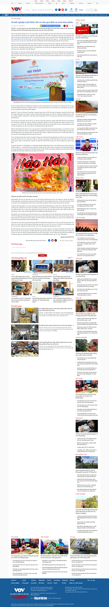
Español (89, 3)
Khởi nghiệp (80, 494)
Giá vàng (79, 378)
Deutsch (28, 3)
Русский (81, 3)
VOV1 (36, 1)
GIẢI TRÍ (78, 298)
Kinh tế (31, 15)
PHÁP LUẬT (80, 178)
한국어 (63, 3)
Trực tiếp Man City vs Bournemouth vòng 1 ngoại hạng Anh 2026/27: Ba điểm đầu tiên (86, 173)
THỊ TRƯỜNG (16, 18)
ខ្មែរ (56, 3)
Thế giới (21, 15)
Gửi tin (42, 255)
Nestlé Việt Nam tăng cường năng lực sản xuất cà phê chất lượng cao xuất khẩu (87, 374)
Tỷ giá (72, 537)
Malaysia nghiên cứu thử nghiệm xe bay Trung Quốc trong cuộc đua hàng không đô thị (87, 86)
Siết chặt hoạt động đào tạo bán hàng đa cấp (53, 564)
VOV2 (41, 1)
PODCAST (79, 418)
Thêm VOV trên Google (67, 240)
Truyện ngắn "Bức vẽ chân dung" (86, 447)
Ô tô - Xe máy (53, 15)
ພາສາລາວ (72, 3)
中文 (12, 3)
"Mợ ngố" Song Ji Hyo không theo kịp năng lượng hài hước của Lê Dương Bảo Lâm (87, 333)
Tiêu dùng (45, 537)
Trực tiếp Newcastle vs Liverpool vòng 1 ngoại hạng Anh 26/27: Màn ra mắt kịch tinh (87, 167)
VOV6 (64, 1)
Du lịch (91, 15)
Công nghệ (67, 15)
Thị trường (36, 15)
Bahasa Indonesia (39, 3)
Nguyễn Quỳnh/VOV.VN (67, 237)
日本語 (49, 3)
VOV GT (71, 1)
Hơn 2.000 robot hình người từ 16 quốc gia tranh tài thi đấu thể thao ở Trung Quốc (87, 42)
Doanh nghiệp (60, 15)
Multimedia (26, 15)
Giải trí (87, 15)
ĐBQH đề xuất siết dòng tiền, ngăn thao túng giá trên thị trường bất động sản (87, 481)
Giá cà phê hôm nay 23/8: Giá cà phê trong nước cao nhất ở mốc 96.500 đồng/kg (86, 244)
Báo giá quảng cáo (35, 594)
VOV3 (47, 1)
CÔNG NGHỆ (80, 20)
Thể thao (47, 15)
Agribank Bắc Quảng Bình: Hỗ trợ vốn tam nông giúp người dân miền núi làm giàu (87, 364)
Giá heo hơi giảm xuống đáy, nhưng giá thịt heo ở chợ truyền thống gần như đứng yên (87, 250)
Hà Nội (27, 10)
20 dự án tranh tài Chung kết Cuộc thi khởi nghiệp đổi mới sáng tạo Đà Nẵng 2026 (87, 518)
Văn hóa (83, 15)
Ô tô (77, 59)
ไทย (97, 3)
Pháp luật (41, 15)
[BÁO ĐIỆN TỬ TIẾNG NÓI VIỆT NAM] (16, 9)
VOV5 (58, 1)
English (81, 10)
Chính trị (12, 15)
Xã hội (16, 15)
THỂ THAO (79, 137)
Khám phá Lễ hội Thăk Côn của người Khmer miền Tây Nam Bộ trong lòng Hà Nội (87, 280)
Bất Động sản (81, 454)
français (20, 3)
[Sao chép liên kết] (70, 26)
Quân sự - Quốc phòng (99, 15)
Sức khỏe (73, 15)
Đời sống (78, 15)
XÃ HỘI (78, 99)
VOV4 (53, 1)
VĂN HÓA (79, 258)
